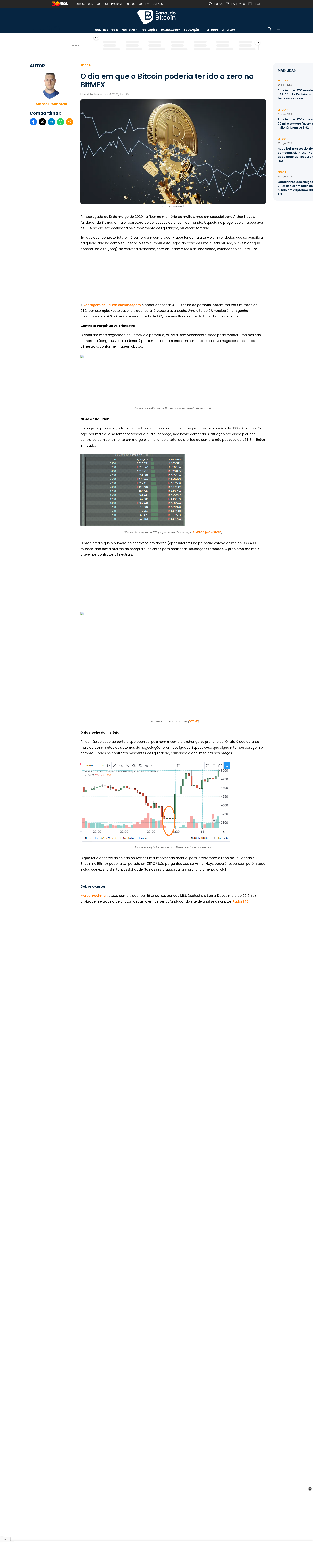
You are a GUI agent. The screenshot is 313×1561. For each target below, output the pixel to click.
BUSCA (218, 4)
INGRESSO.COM (84, 4)
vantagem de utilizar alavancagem (112, 305)
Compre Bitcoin (106, 30)
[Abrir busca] (269, 30)
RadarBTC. (241, 901)
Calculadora (170, 30)
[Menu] (278, 30)
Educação (191, 30)
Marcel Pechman (51, 103)
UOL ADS (158, 4)
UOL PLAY (144, 4)
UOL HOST (102, 4)
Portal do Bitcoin (156, 17)
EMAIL (257, 4)
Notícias (128, 30)
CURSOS (130, 4)
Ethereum (228, 30)
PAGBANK (117, 4)
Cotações (149, 30)
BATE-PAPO (238, 4)
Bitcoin (212, 30)
